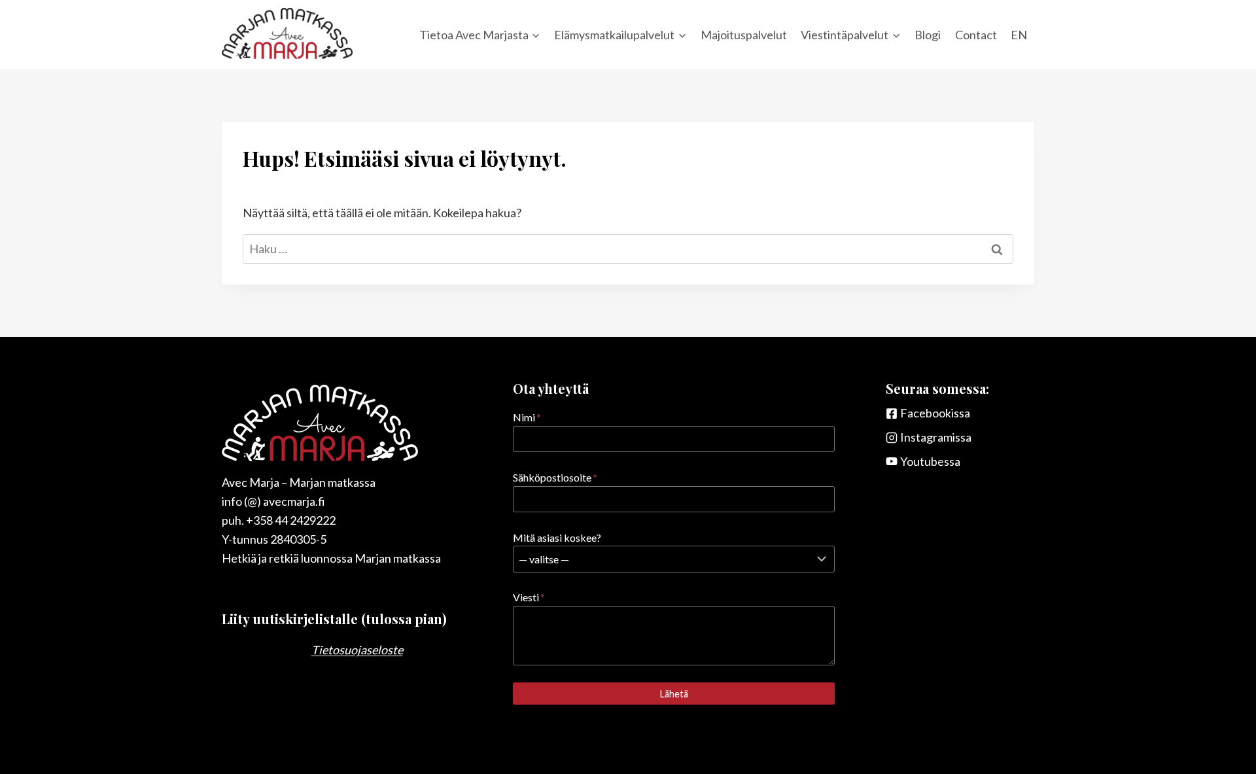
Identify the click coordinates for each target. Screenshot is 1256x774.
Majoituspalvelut (744, 34)
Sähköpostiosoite (555, 477)
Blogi (928, 34)
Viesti (529, 597)
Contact (976, 34)
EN (1019, 34)
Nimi (527, 417)
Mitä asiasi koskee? (557, 537)
